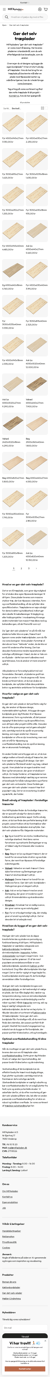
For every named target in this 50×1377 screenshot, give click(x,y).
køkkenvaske (39, 1012)
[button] (25, 17)
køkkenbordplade (10, 989)
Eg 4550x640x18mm (12, 285)
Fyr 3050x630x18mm (36, 210)
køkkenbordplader (11, 949)
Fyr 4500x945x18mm (12, 360)
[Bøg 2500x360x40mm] (37, 424)
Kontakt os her (25, 1369)
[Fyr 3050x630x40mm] (13, 499)
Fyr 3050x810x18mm (12, 553)
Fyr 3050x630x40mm (13, 513)
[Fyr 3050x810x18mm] (13, 538)
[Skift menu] (4, 9)
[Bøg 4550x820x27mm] (13, 463)
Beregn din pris (9, 1281)
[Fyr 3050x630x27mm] (13, 195)
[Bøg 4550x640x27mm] (37, 463)
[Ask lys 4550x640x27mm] (37, 231)
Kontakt (23, 3)
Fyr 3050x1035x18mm (37, 174)
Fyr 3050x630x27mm (13, 210)
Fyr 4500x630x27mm (36, 138)
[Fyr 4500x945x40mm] (13, 231)
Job (4, 1207)
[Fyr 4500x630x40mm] (37, 270)
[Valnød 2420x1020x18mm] (13, 424)
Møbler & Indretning (11, 1298)
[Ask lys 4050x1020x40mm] (37, 345)
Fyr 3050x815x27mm (12, 174)
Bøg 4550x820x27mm (13, 478)
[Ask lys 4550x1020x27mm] (13, 384)
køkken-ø (34, 965)
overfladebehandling (12, 1055)
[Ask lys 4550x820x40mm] (37, 538)
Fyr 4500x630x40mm (37, 285)
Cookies (6, 1247)
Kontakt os (14, 95)
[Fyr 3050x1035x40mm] (13, 306)
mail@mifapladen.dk (17, 1147)
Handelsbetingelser (11, 1231)
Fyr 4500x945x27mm (12, 138)
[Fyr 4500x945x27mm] (13, 123)
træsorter (27, 1002)
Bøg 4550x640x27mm (37, 478)
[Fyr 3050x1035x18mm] (37, 159)
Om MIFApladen (10, 1191)
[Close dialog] (45, 1341)
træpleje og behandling (16, 1105)
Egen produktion (10, 1202)
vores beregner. (25, 83)
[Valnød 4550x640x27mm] (37, 384)
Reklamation (8, 1236)
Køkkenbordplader (11, 1287)
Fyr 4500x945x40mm (13, 245)
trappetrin (25, 952)
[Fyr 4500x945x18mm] (13, 345)
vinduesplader (9, 955)
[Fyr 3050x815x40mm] (37, 306)
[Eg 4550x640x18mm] (13, 270)
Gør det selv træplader (19, 25)
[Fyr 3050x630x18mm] (37, 195)
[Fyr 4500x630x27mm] (37, 123)
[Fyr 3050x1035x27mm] (37, 499)
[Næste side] (36, 568)
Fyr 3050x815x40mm (36, 321)
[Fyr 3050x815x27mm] (13, 159)
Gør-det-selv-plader (12, 1293)
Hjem (4, 25)
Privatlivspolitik (9, 1242)
